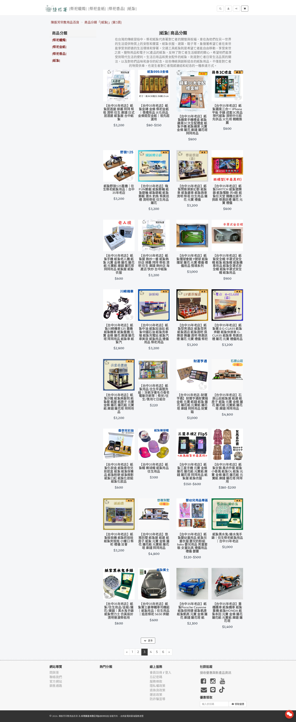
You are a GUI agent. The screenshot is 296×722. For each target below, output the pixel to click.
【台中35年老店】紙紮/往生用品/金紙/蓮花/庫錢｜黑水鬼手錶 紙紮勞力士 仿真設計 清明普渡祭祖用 (119, 611)
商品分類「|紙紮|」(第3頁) (103, 22)
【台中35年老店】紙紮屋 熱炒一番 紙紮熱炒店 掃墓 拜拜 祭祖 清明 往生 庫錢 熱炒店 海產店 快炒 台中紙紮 (154, 262)
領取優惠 (239, 704)
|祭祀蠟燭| (78, 9)
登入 (168, 672)
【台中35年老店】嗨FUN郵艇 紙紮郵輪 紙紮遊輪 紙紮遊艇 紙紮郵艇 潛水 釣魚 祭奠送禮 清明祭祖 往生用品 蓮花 (154, 195)
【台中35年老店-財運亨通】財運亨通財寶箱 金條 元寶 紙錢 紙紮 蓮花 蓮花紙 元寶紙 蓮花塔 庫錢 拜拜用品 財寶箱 (192, 404)
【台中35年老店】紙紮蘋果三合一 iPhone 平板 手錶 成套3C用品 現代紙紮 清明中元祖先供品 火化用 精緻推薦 (227, 114)
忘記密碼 (156, 677)
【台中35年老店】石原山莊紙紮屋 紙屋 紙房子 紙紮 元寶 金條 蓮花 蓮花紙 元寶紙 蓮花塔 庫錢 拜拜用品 (227, 402)
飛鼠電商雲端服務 (130, 716)
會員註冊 (156, 672)
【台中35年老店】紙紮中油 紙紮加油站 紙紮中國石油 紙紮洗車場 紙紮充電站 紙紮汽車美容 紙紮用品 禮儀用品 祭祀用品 (154, 334)
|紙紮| (132, 9)
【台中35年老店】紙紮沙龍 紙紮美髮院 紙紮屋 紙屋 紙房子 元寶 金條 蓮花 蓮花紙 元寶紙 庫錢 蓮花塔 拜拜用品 (119, 404)
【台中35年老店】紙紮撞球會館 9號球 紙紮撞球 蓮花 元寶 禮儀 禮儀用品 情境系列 (192, 261)
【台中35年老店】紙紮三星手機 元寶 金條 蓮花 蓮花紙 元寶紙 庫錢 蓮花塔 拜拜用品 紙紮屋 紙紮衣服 (192, 471)
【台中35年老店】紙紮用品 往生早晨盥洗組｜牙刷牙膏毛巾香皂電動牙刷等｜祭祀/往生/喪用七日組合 (154, 392)
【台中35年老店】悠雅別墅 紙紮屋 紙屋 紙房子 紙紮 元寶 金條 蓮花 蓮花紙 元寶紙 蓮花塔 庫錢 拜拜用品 (154, 541)
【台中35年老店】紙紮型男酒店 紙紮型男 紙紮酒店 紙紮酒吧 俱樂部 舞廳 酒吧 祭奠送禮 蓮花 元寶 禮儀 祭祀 (192, 332)
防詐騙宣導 (157, 699)
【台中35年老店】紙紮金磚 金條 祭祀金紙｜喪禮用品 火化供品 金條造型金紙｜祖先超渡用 (154, 112)
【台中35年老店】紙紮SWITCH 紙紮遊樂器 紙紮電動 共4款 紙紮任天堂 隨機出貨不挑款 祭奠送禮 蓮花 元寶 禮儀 (227, 195)
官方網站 (56, 681)
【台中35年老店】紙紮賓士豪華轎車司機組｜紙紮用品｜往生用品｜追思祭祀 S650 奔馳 (154, 609)
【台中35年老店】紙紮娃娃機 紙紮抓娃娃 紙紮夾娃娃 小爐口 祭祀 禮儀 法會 (119, 539)
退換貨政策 (157, 690)
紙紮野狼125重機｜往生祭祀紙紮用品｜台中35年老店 (119, 190)
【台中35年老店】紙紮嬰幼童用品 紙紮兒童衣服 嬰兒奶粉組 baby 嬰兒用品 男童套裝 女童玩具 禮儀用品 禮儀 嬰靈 (192, 543)
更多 (150, 640)
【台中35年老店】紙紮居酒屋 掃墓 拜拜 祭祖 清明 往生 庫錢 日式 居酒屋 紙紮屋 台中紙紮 (118, 112)
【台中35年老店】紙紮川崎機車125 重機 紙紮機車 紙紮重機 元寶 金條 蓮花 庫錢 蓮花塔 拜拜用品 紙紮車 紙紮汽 (118, 334)
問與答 (54, 672)
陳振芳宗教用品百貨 (65, 22)
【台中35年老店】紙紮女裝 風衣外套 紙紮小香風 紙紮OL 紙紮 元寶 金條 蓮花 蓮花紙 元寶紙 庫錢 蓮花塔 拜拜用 (227, 473)
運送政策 (156, 694)
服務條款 (156, 681)
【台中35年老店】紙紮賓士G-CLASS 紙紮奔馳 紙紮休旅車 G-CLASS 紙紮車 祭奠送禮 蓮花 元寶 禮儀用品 (227, 332)
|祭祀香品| (116, 9)
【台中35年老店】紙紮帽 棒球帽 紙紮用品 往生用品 (154, 468)
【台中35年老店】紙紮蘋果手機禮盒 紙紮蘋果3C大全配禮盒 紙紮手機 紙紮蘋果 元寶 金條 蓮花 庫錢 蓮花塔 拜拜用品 (192, 125)
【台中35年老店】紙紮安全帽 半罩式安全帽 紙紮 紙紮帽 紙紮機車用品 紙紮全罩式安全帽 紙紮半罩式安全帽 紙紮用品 (227, 264)
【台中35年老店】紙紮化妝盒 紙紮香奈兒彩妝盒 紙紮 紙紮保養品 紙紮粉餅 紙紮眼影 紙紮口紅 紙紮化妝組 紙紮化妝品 (119, 473)
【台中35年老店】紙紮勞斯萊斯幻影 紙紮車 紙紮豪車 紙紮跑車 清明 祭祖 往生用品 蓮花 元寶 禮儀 (192, 193)
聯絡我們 (56, 677)
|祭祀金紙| (97, 9)
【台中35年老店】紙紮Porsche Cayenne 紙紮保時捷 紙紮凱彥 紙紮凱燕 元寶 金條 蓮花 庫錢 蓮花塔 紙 (192, 611)
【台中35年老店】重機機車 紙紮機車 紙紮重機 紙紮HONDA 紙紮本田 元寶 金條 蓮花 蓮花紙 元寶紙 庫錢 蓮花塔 (227, 613)
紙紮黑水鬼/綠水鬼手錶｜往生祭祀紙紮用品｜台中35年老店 (227, 538)
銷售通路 (56, 686)
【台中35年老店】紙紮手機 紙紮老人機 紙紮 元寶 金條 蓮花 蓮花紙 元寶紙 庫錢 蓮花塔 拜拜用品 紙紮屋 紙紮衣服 (118, 264)
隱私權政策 (157, 686)
